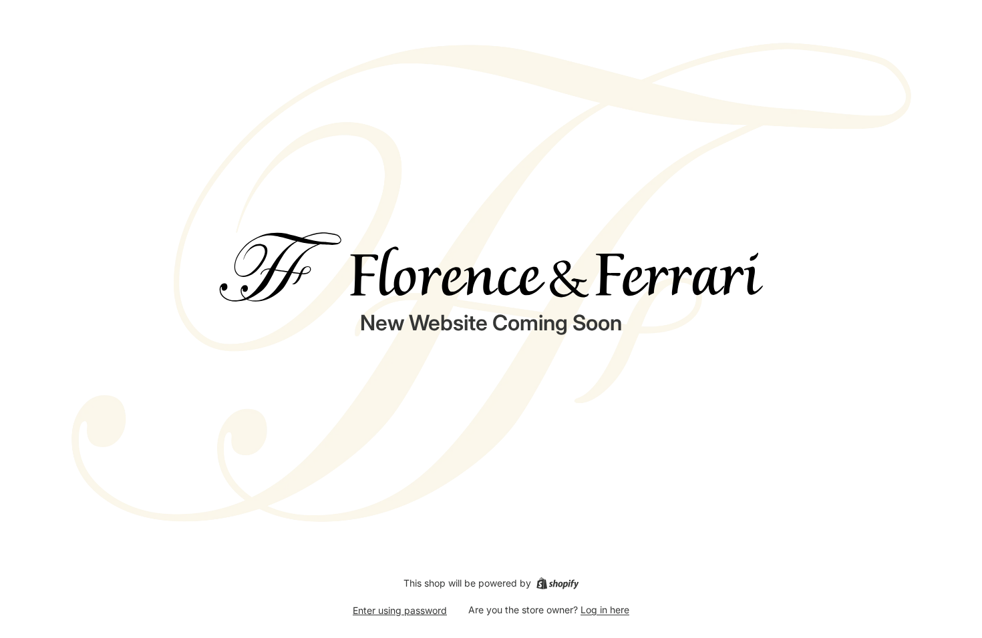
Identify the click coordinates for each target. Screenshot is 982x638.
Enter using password (400, 610)
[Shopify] (557, 583)
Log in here (605, 609)
